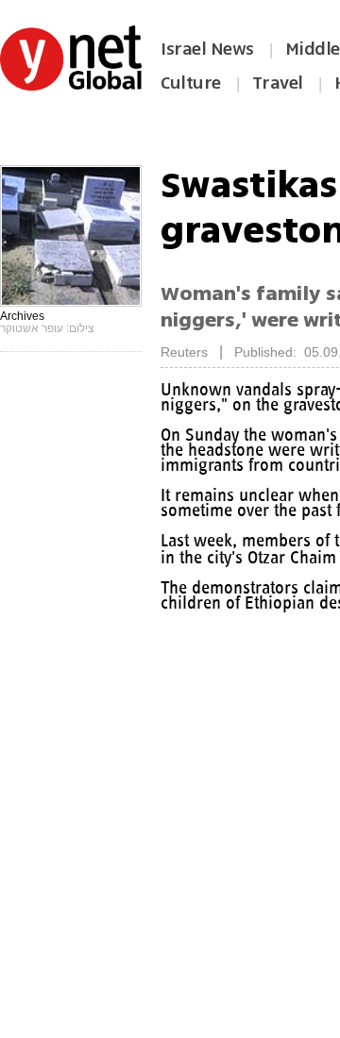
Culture (191, 83)
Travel (277, 83)
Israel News (207, 49)
